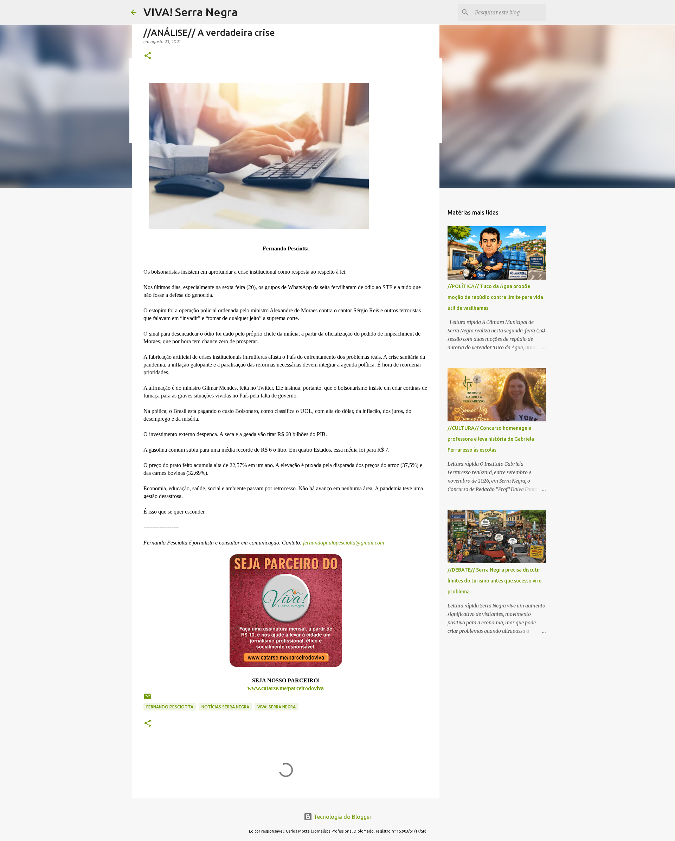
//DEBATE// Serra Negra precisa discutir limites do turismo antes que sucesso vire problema (494, 580)
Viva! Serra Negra (276, 707)
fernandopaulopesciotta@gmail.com (343, 543)
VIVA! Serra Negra (190, 12)
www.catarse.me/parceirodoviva (286, 688)
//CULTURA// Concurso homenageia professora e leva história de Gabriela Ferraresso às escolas (491, 439)
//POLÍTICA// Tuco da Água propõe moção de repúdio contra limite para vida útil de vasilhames (495, 297)
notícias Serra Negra (225, 707)
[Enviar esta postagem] (147, 699)
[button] (147, 56)
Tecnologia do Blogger (342, 817)
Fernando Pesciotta (169, 707)
